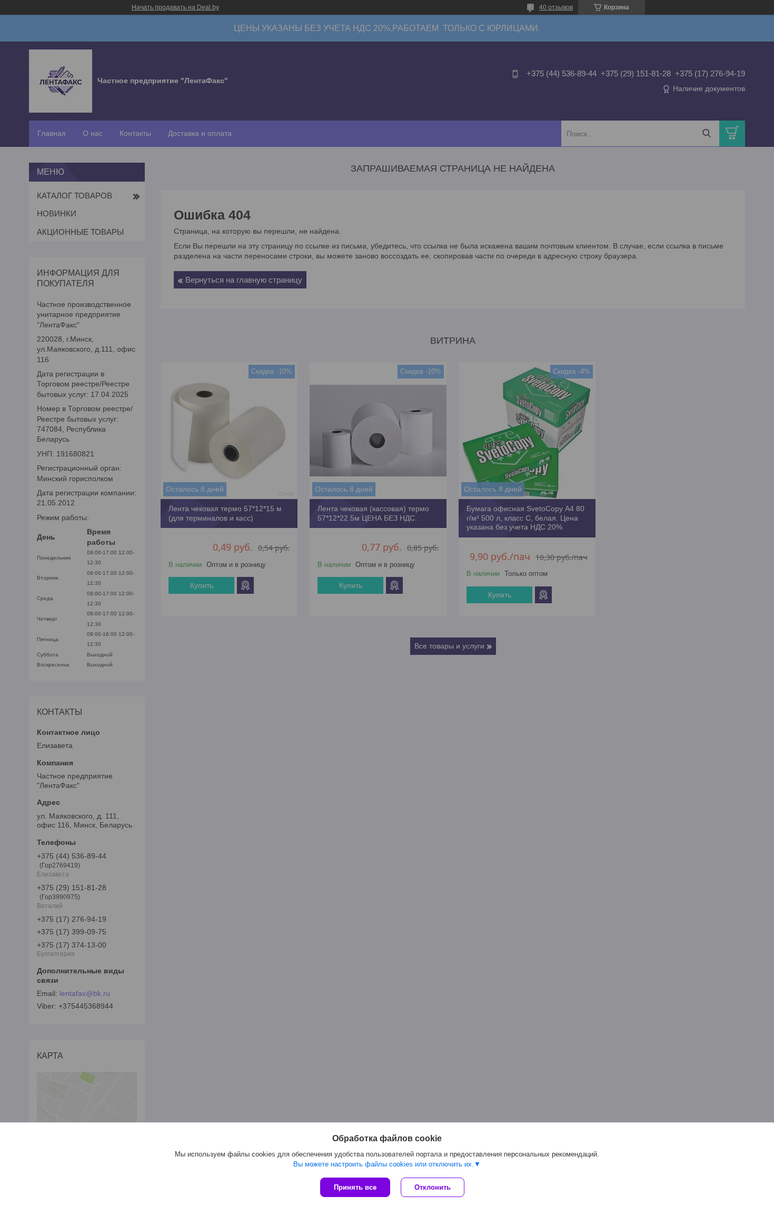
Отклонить (432, 1187)
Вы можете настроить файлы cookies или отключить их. (383, 1164)
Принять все (355, 1187)
